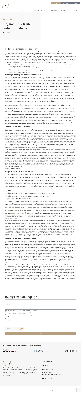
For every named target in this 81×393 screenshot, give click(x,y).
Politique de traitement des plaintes (38, 390)
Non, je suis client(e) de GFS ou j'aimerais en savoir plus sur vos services (24, 315)
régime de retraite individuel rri (36, 80)
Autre (7, 316)
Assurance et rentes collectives (51, 6)
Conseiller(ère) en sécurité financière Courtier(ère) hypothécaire (21, 312)
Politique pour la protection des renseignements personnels (62, 390)
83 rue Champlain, (46, 372)
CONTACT (74, 10)
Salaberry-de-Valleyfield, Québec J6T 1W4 (52, 374)
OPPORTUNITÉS (39, 10)
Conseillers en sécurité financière (34, 6)
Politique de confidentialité (11, 390)
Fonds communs (64, 6)
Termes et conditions (24, 390)
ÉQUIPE (64, 10)
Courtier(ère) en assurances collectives (15, 313)
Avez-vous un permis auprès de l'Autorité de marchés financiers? (21, 310)
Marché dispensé (74, 6)
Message (7, 318)
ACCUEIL (25, 10)
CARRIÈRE (53, 10)
